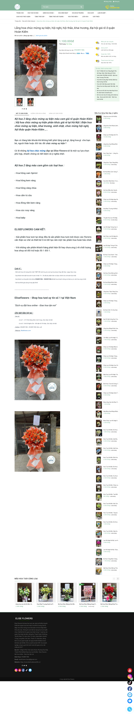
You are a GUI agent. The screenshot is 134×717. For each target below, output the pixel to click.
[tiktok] (26, 670)
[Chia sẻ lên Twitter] (24, 109)
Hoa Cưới (91, 13)
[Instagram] (16, 670)
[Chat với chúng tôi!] (129, 701)
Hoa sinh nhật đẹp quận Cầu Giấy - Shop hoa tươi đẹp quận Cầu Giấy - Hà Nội (107, 86)
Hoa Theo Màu (73, 16)
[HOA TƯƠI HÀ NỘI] (17, 6)
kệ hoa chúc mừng (36, 150)
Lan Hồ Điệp (102, 13)
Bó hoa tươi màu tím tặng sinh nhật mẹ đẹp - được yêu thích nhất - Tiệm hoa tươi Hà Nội (107, 97)
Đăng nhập (108, 1)
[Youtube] (19, 670)
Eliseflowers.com (26, 330)
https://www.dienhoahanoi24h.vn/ (30, 662)
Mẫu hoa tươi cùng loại (26, 579)
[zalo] (30, 670)
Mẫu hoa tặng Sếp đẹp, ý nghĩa (106, 113)
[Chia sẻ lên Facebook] (22, 109)
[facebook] (23, 670)
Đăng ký (116, 1)
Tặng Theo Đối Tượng (56, 16)
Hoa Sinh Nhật (63, 13)
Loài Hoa (85, 16)
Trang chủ (20, 13)
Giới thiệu (96, 16)
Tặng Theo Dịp (40, 16)
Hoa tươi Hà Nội (33, 13)
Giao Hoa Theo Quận (23, 16)
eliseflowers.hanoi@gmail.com (28, 659)
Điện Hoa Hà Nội (48, 13)
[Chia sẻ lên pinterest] (26, 109)
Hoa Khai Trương (78, 13)
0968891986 (115, 8)
